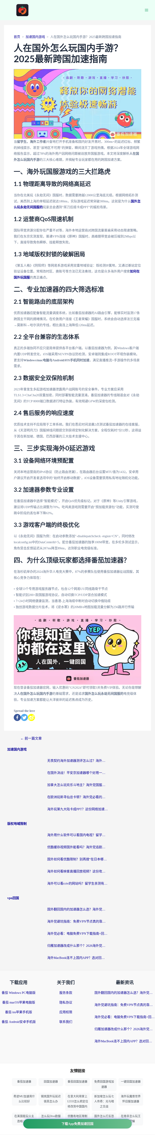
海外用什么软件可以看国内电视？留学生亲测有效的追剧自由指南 (77, 835)
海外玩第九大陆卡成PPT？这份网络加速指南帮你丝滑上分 (77, 809)
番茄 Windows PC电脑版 (19, 992)
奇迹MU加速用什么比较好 (24, 1099)
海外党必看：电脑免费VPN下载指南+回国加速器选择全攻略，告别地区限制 (77, 933)
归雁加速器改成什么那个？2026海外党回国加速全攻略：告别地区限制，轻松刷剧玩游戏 (77, 945)
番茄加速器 (24, 1081)
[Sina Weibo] (31, 717)
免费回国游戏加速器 (104, 1084)
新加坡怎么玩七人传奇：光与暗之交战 (104, 1101)
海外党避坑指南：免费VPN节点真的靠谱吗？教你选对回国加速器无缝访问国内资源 (77, 921)
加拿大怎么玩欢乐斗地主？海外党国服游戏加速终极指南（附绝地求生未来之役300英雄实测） (77, 785)
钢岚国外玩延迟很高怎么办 (51, 1099)
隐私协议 (65, 1002)
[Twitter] (24, 717)
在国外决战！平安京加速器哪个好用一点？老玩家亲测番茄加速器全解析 (77, 773)
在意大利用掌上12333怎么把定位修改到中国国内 (77, 1101)
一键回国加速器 (131, 1081)
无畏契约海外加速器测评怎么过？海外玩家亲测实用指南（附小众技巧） (77, 760)
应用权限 (65, 1012)
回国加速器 (51, 1081)
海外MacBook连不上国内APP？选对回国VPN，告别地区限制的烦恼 (77, 957)
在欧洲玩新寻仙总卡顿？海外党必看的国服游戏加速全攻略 (77, 797)
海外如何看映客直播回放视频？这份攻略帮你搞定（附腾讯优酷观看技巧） (77, 871)
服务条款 (65, 992)
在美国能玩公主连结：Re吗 (24, 1119)
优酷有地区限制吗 (77, 1119)
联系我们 (65, 1022)
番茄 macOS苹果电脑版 (18, 1002)
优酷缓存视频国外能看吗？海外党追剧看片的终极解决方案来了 (77, 847)
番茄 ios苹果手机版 (18, 1012)
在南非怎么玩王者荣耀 (131, 1119)
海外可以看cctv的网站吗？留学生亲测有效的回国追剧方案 (77, 883)
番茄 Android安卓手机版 (19, 1022)
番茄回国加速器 (77, 1081)
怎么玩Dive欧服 (51, 1116)
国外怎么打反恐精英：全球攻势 (104, 1119)
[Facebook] (17, 717)
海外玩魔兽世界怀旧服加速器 (131, 1099)
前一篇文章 (31, 738)
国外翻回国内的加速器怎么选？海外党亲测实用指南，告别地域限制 (77, 909)
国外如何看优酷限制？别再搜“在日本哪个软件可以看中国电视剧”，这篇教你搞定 (77, 859)
